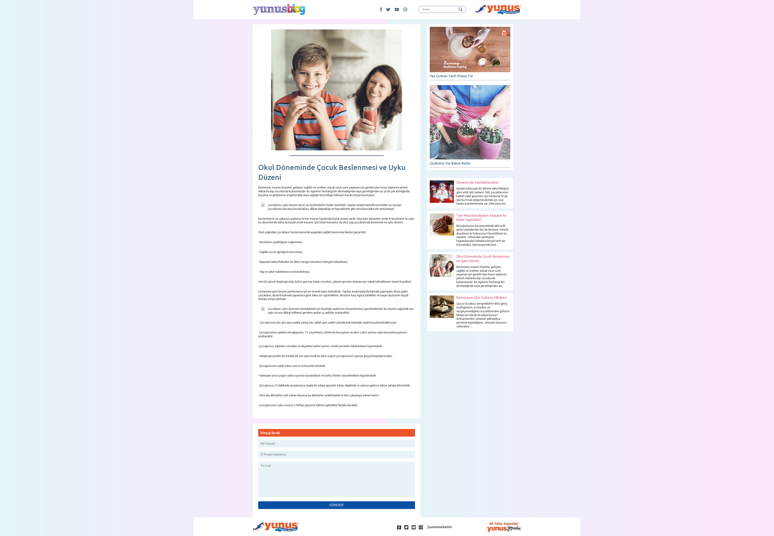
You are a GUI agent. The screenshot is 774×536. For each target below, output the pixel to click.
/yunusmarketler (439, 527)
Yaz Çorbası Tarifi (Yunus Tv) (451, 76)
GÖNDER (336, 505)
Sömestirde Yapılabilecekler (477, 182)
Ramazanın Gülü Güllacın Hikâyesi (481, 297)
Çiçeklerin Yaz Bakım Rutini (450, 163)
